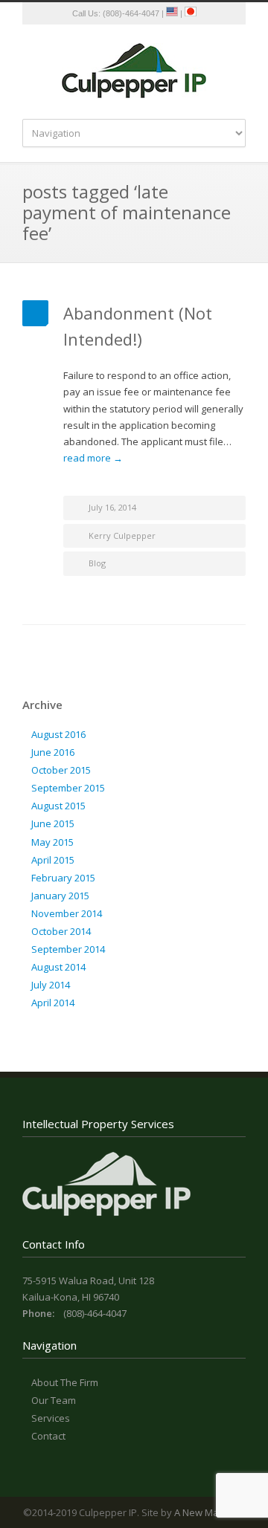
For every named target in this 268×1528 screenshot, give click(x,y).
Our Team (53, 1400)
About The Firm (64, 1382)
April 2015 (52, 860)
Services (50, 1418)
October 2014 (61, 931)
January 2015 (60, 895)
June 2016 (52, 752)
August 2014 (58, 967)
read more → (93, 457)
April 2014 (52, 1002)
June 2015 (52, 823)
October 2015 (61, 770)
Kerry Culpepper (122, 535)
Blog (97, 563)
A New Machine (208, 1512)
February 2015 (63, 877)
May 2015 (52, 842)
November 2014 (66, 913)
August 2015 (58, 805)
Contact (48, 1436)
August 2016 (58, 734)
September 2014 (68, 949)
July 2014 (50, 984)
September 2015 (68, 787)
